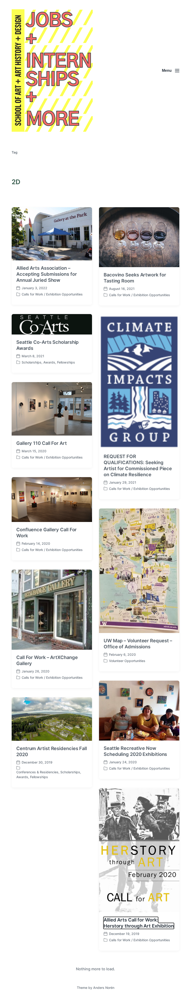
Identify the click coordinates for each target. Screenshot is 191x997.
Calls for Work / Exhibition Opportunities (52, 294)
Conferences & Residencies (37, 772)
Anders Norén (103, 988)
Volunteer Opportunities (127, 661)
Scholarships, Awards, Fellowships (48, 362)
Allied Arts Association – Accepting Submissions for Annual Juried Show (46, 274)
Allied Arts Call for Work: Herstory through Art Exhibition (139, 923)
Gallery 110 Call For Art (41, 443)
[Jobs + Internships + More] (52, 70)
